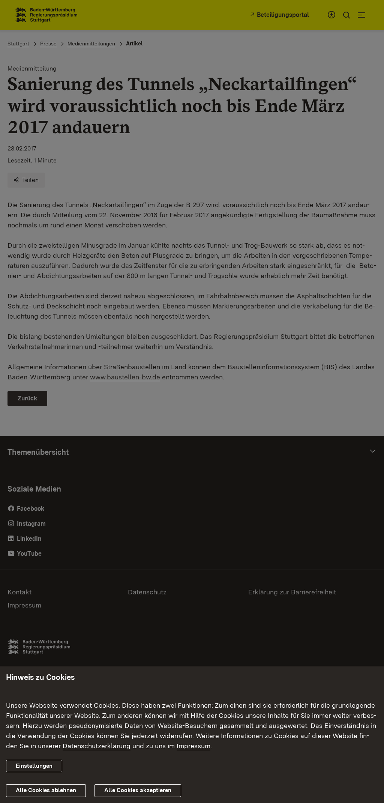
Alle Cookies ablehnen (46, 790)
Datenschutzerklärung (96, 746)
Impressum (193, 746)
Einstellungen (34, 765)
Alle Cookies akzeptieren (137, 790)
